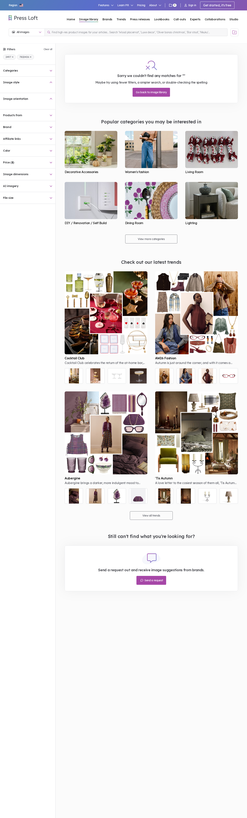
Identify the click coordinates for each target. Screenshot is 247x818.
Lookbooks (161, 19)
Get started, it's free (217, 5)
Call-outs (179, 19)
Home (71, 19)
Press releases (140, 19)
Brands (107, 19)
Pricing (141, 5)
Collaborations (215, 19)
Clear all (48, 49)
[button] (16, 5)
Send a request (153, 580)
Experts (195, 19)
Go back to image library (151, 92)
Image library (88, 19)
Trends (121, 19)
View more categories (151, 239)
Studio (233, 19)
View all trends (151, 515)
